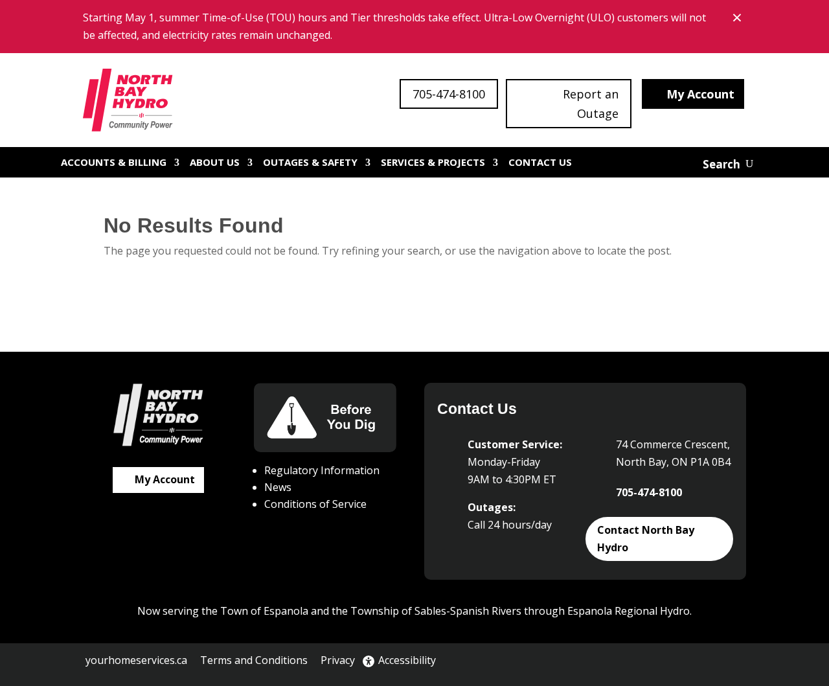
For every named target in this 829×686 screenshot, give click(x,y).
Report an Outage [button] (591, 104)
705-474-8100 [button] (449, 94)
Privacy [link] (338, 660)
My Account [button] (700, 94)
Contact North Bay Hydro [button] (645, 539)
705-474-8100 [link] (649, 492)
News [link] (277, 487)
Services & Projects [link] (433, 161)
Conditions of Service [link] (315, 504)
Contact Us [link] (540, 161)
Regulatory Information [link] (322, 470)
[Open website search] (728, 164)
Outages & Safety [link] (310, 161)
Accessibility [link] (407, 660)
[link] (129, 100)
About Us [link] (215, 161)
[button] (674, 662)
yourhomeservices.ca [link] (136, 660)
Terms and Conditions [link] (254, 660)
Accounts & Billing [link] (113, 161)
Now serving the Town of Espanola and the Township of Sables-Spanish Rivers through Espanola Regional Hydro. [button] (414, 611)
